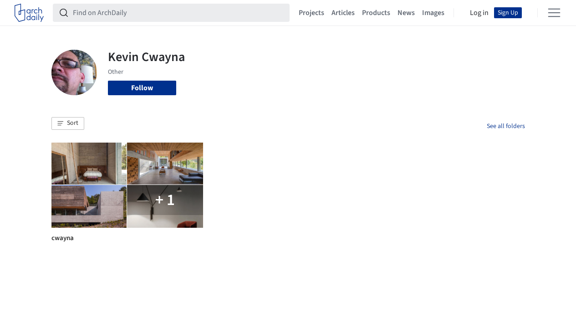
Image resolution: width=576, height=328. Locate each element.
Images (433, 13)
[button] (67, 123)
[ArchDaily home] (29, 13)
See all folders (506, 126)
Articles (343, 13)
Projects (311, 13)
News (406, 13)
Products (376, 13)
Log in (479, 13)
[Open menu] (554, 12)
